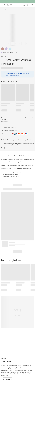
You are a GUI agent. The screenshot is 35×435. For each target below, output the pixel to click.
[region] (17, 30)
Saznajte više (4, 148)
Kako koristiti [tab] (18, 155)
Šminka (5, 9)
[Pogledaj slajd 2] (12, 43)
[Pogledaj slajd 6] (26, 43)
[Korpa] (32, 5)
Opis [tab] (8, 155)
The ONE (4, 56)
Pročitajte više (4, 121)
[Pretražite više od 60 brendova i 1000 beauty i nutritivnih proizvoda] (24, 5)
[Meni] (2, 5)
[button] (2, 48)
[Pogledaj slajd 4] (19, 43)
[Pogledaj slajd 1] (8, 43)
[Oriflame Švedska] (8, 5)
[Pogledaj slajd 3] (15, 43)
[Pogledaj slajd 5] (23, 43)
